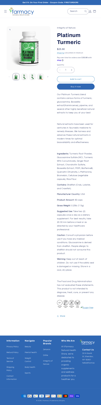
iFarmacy (46, 400)
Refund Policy (12, 352)
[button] (5, 11)
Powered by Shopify (57, 400)
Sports (28, 373)
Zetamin (46, 349)
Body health (30, 367)
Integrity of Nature (48, 362)
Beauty (28, 347)
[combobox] (78, 11)
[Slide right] (47, 77)
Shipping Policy (10, 368)
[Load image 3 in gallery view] (32, 76)
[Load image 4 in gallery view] (40, 76)
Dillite (45, 355)
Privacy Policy (13, 347)
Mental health (31, 352)
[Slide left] (9, 77)
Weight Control (28, 359)
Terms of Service (10, 359)
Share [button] (62, 316)
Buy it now (76, 87)
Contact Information (12, 377)
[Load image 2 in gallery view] (24, 76)
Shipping (60, 53)
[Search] (85, 11)
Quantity (60, 65)
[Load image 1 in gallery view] (16, 76)
